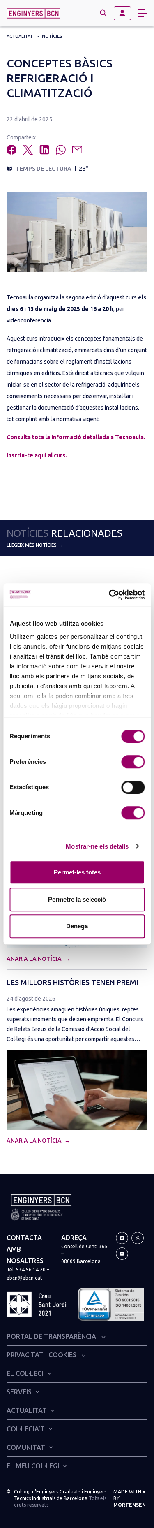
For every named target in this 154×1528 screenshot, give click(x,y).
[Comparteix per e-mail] (77, 150)
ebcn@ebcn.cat (24, 1277)
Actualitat (20, 36)
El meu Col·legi (33, 1466)
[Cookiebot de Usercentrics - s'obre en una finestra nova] (110, 594)
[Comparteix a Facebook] (11, 150)
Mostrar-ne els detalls (97, 846)
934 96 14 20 (31, 1269)
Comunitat (26, 1447)
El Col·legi (25, 1373)
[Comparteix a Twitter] (28, 150)
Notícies (52, 36)
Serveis (19, 1392)
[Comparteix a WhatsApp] (61, 150)
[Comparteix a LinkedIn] (44, 150)
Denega (77, 926)
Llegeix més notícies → (34, 545)
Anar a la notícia (35, 958)
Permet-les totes (77, 872)
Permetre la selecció (77, 899)
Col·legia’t (26, 1429)
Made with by (129, 1498)
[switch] (133, 761)
